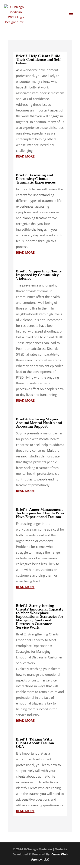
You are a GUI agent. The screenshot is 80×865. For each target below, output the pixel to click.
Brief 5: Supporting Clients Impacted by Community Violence (39, 275)
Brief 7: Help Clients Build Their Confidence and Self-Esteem (39, 59)
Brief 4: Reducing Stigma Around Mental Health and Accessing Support (39, 423)
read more (25, 156)
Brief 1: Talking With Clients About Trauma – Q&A (36, 743)
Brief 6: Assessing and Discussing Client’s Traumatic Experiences (36, 178)
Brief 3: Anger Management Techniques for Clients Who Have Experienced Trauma (40, 513)
